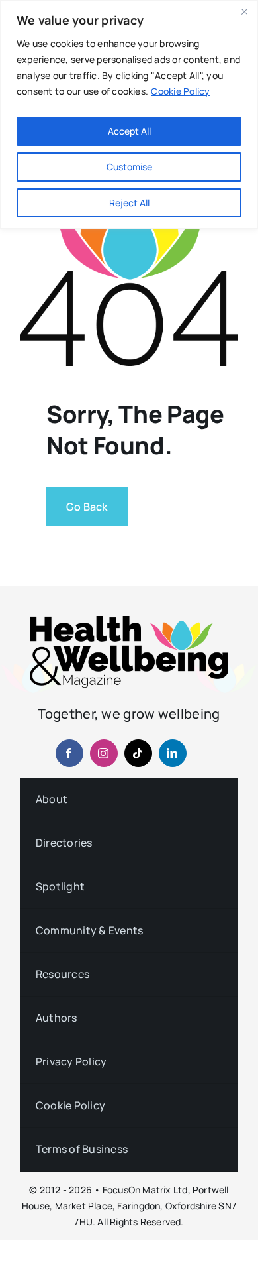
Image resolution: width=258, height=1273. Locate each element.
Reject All (129, 202)
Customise (129, 166)
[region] (129, 114)
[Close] (244, 11)
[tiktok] (138, 753)
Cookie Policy (180, 91)
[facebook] (69, 753)
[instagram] (104, 753)
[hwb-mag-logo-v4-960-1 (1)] (129, 621)
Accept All (129, 131)
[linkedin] (173, 753)
